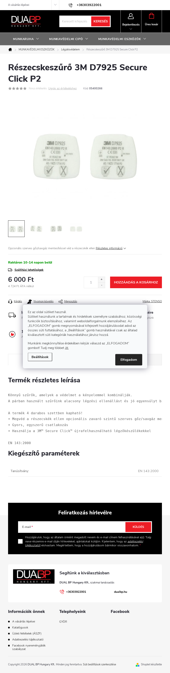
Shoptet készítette (151, 664)
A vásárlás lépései (18, 5)
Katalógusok (20, 627)
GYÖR (63, 622)
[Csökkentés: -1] (101, 285)
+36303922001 (76, 592)
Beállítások (40, 357)
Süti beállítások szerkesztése (99, 664)
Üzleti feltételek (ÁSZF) (26, 633)
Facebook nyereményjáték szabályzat (29, 647)
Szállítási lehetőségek (29, 270)
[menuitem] (26, 39)
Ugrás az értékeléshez (62, 88)
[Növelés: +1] (101, 279)
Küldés (138, 527)
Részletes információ (109, 248)
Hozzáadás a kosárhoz (136, 282)
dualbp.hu (120, 592)
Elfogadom (128, 359)
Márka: (152, 301)
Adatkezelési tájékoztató (28, 639)
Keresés (101, 21)
